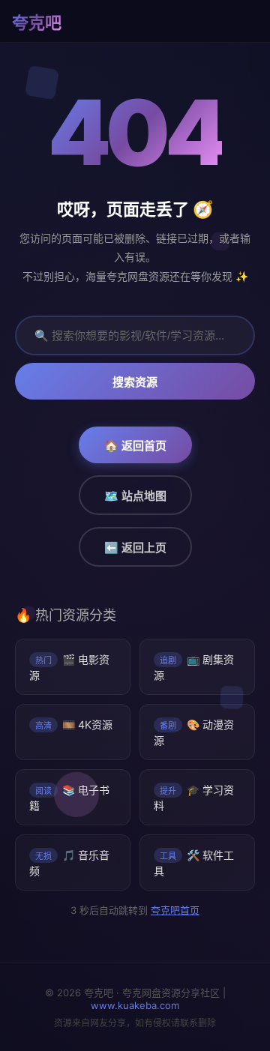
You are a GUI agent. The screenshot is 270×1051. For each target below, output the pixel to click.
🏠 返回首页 (135, 446)
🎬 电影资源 (69, 667)
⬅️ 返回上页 (135, 547)
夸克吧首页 (174, 910)
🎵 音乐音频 (69, 863)
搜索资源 (135, 382)
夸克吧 (37, 22)
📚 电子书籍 (69, 797)
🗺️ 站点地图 (135, 496)
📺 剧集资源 (194, 667)
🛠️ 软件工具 (194, 863)
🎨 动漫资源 (194, 732)
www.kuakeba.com (135, 1005)
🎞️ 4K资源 (73, 724)
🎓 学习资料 (194, 797)
